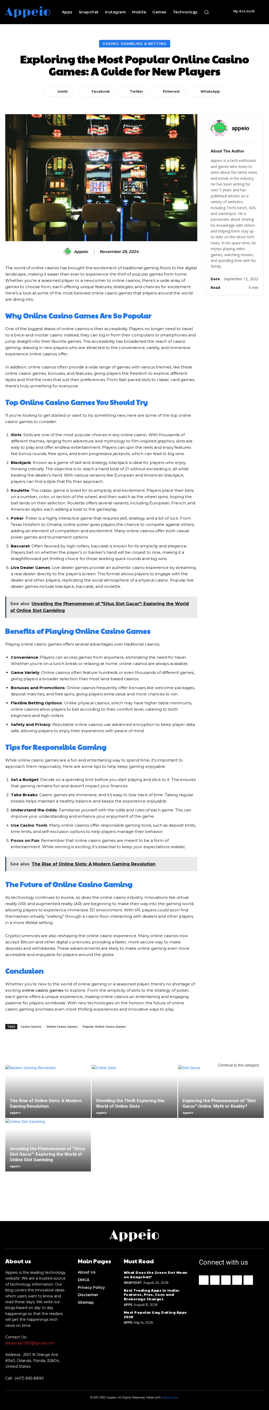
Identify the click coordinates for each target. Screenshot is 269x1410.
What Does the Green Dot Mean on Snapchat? (156, 1274)
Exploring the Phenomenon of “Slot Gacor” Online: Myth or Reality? (219, 1103)
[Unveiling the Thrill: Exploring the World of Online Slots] (134, 1091)
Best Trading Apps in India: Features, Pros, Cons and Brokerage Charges (152, 1294)
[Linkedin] (226, 1280)
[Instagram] (215, 1280)
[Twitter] (248, 1280)
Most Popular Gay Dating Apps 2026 (155, 1314)
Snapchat (133, 1283)
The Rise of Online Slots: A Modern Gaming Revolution (46, 1103)
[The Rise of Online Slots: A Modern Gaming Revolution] (48, 1091)
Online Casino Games (61, 1026)
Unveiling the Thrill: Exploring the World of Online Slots (130, 1103)
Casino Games (30, 1026)
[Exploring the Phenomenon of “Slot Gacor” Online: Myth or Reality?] (221, 1091)
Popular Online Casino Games (104, 1026)
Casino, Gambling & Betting (135, 43)
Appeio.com (170, 1397)
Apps (128, 1305)
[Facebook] (203, 1280)
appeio (81, 251)
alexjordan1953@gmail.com (30, 1343)
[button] (206, 12)
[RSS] (237, 1280)
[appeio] (68, 252)
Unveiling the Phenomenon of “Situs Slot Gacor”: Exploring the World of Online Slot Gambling (47, 1154)
